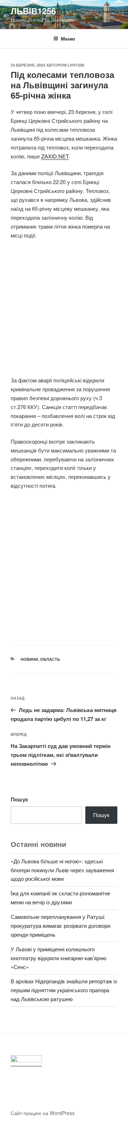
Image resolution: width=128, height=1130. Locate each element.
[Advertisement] (64, 312)
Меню (68, 38)
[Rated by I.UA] (26, 1060)
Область (50, 659)
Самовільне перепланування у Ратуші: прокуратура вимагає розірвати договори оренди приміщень (60, 925)
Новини (29, 659)
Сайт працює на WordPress (43, 1112)
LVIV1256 (76, 65)
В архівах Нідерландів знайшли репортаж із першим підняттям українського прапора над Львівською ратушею (64, 990)
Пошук (19, 799)
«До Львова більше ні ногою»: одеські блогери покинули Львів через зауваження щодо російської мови (62, 870)
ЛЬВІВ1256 (33, 11)
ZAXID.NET (55, 156)
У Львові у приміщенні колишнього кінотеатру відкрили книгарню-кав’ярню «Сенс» (58, 958)
